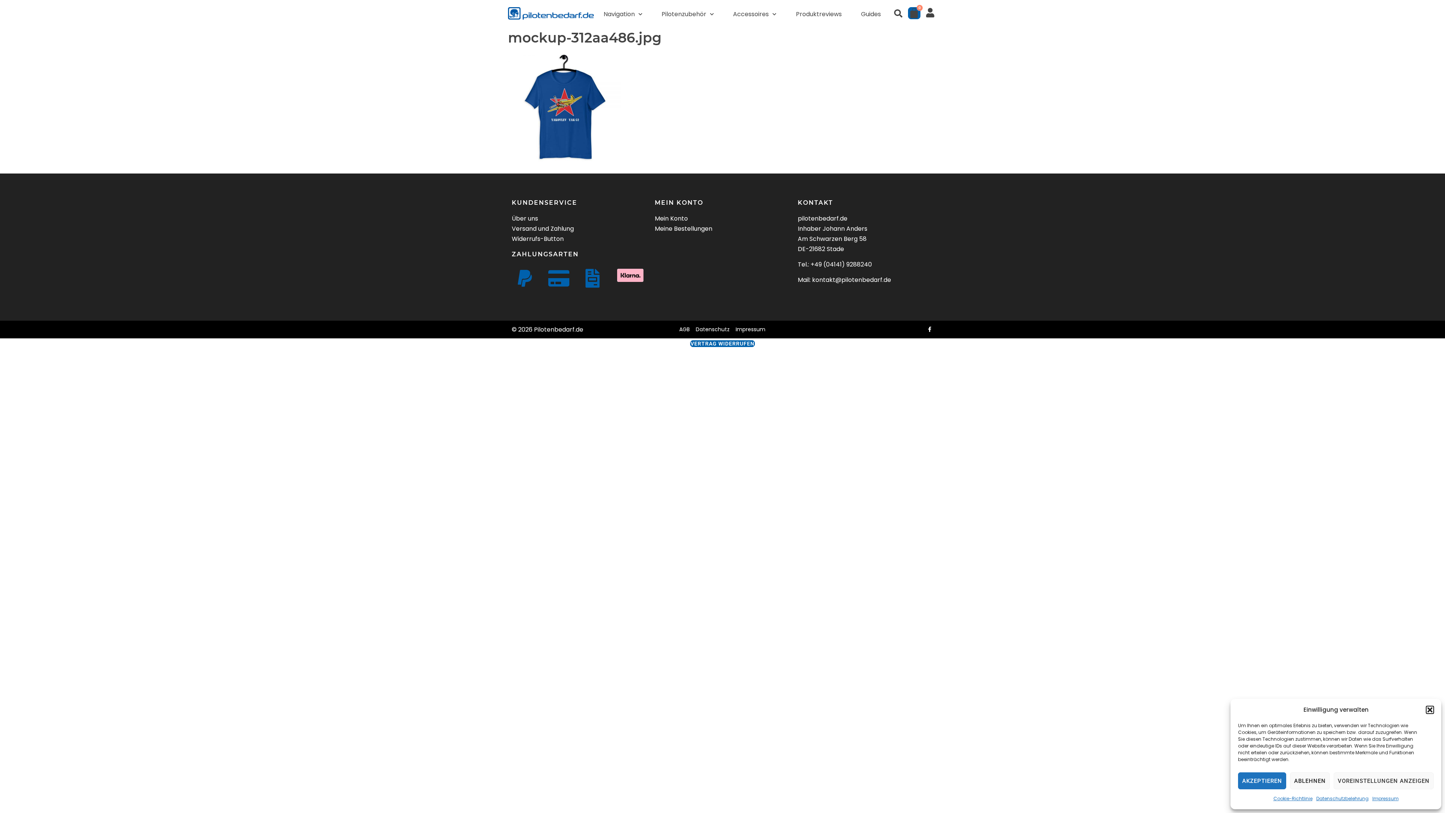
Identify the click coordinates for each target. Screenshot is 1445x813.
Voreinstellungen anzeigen (1384, 781)
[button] (1430, 710)
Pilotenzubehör (684, 14)
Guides (871, 14)
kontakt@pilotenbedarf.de (851, 280)
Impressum (1385, 798)
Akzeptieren (1262, 781)
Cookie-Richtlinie (1293, 798)
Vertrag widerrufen (722, 344)
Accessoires (751, 14)
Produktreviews (819, 14)
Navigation (619, 14)
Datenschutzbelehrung (1342, 798)
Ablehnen (1310, 781)
